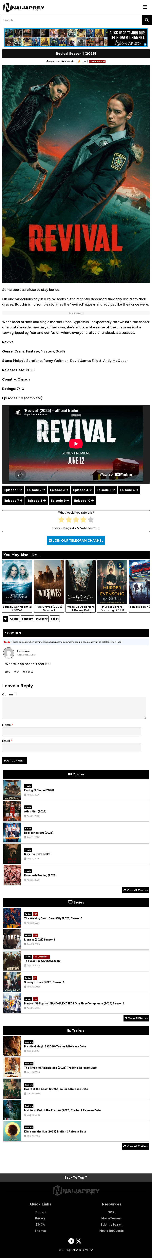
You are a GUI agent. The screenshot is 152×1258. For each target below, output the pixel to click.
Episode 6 (127, 490)
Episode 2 (34, 490)
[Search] (147, 20)
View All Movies (137, 890)
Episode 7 (11, 500)
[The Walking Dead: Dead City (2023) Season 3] (12, 925)
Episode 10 (82, 500)
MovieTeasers (111, 1218)
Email (6, 741)
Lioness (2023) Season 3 (39, 939)
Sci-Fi (55, 618)
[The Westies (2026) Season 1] (12, 967)
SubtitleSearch (112, 1224)
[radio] (61, 520)
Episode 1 (11, 490)
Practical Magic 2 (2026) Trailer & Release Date (55, 1046)
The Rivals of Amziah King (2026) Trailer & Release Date (60, 1067)
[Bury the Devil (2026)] (12, 861)
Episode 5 (104, 490)
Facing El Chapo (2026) (39, 790)
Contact (40, 1212)
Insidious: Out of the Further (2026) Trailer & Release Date (62, 1110)
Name (6, 725)
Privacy (40, 1218)
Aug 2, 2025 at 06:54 (26, 654)
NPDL (111, 1212)
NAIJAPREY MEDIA (81, 1250)
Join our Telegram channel (77, 540)
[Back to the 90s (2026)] (12, 839)
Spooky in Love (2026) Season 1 (44, 982)
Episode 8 (35, 500)
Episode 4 (80, 490)
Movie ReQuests (111, 1231)
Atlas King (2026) (35, 811)
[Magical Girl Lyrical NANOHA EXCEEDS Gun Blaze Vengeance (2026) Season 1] (12, 1010)
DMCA (40, 1224)
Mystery (42, 618)
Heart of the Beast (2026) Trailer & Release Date (56, 1089)
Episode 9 (58, 500)
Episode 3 (57, 490)
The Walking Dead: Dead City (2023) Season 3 (53, 918)
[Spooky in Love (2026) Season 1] (12, 989)
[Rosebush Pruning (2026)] (12, 882)
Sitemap (41, 1231)
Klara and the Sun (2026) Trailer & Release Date (55, 1131)
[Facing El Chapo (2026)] (12, 797)
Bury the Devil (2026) (37, 854)
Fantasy (27, 618)
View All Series (137, 1018)
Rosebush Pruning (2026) (40, 875)
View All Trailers (137, 1146)
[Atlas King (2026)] (12, 818)
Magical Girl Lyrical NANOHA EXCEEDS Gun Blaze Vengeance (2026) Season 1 (74, 1003)
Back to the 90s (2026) (38, 832)
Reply (29, 672)
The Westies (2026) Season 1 (43, 960)
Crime (14, 618)
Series (67, 61)
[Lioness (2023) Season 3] (12, 946)
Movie (28, 786)
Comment (9, 694)
